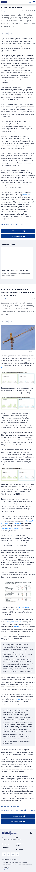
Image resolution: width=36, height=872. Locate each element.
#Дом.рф (23, 810)
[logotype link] (5, 2)
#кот (21, 225)
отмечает (17, 627)
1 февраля (17, 523)
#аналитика (5, 806)
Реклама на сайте (20, 844)
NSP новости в (16, 231)
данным (13, 536)
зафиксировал (24, 607)
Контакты (5, 844)
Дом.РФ (4, 368)
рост (2, 614)
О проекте (5, 847)
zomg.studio (5, 869)
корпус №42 (26, 195)
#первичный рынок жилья (9, 225)
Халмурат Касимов (6, 11)
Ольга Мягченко (5, 299)
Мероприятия (20, 849)
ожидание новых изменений (11, 528)
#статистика (15, 806)
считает (17, 699)
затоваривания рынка (14, 622)
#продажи (31, 810)
